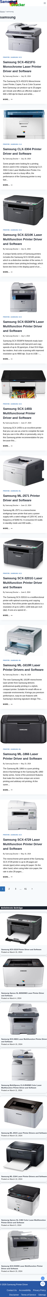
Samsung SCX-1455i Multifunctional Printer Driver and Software (19, 413)
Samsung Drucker (11, 76)
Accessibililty (25, 1290)
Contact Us (12, 1290)
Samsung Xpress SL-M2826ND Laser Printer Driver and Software (22, 994)
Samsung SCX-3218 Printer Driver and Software (21, 949)
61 (25, 889)
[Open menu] (44, 3)
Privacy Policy (39, 1290)
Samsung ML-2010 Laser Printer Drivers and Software (24, 1133)
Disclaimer (14, 1295)
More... (7, 99)
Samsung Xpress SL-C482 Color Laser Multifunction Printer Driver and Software (23, 1221)
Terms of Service (28, 1295)
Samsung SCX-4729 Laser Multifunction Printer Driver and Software (22, 844)
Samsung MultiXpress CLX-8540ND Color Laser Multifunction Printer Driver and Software (21, 1086)
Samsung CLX (16, 144)
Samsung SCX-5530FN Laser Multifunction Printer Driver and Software (23, 326)
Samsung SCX (16, 57)
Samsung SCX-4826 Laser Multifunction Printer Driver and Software (24, 1040)
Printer (6, 57)
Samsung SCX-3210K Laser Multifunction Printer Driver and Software (22, 239)
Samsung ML (16, 491)
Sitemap (42, 1295)
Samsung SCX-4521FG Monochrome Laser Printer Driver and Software (22, 66)
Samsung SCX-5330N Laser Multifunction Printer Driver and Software (22, 1267)
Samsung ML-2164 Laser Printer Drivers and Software (24, 1176)
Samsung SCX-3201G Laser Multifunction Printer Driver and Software (22, 583)
